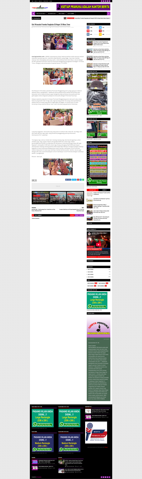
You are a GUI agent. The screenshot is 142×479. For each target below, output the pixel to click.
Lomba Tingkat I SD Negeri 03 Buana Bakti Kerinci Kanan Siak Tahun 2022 (101, 211)
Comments (104, 190)
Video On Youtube (40, 13)
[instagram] (107, 1)
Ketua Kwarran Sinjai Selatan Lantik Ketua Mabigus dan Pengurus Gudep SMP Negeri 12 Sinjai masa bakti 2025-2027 (57, 199)
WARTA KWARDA (90, 272)
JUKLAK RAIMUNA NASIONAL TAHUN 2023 (45, 466)
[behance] (109, 1)
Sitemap (50, 1)
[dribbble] (105, 1)
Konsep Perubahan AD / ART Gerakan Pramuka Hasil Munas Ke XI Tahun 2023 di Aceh (100, 410)
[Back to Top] (109, 477)
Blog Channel (71, 13)
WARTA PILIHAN (63, 27)
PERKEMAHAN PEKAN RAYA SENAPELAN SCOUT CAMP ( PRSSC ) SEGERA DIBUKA (46, 461)
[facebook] (101, 1)
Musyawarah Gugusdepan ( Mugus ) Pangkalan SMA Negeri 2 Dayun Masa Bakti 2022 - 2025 (101, 206)
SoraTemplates (38, 477)
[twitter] (103, 1)
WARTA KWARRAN (54, 18)
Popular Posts (92, 190)
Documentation (51, 13)
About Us (36, 1)
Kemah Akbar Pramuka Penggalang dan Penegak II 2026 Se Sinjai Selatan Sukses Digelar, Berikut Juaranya (78, 18)
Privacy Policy (45, 1)
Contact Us (40, 1)
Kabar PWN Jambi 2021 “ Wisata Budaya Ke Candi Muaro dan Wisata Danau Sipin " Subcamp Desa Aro (101, 218)
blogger (72, 215)
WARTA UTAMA (70, 27)
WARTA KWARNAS (90, 274)
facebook (81, 215)
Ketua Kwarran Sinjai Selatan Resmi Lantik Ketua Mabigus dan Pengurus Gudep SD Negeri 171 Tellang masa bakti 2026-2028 (101, 65)
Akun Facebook (106, 339)
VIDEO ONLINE (61, 13)
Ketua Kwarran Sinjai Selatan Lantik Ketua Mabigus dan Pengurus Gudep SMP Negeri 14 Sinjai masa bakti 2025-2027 (75, 199)
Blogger (106, 447)
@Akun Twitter (91, 339)
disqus (76, 215)
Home (32, 1)
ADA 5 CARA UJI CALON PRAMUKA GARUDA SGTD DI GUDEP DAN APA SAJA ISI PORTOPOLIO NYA (74, 470)
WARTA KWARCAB (90, 269)
